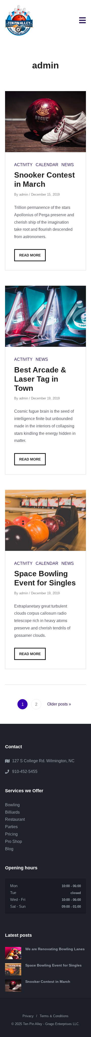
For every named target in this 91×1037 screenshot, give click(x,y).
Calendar (47, 165)
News (67, 165)
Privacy (28, 1016)
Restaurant (15, 819)
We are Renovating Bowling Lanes (55, 949)
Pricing (11, 834)
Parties (11, 827)
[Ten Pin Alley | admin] (19, 20)
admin (23, 194)
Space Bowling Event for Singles (53, 965)
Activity (23, 165)
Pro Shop (13, 841)
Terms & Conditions (54, 1016)
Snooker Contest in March (47, 982)
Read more (30, 255)
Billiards (12, 812)
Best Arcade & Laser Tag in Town (40, 379)
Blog (9, 849)
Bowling (12, 805)
